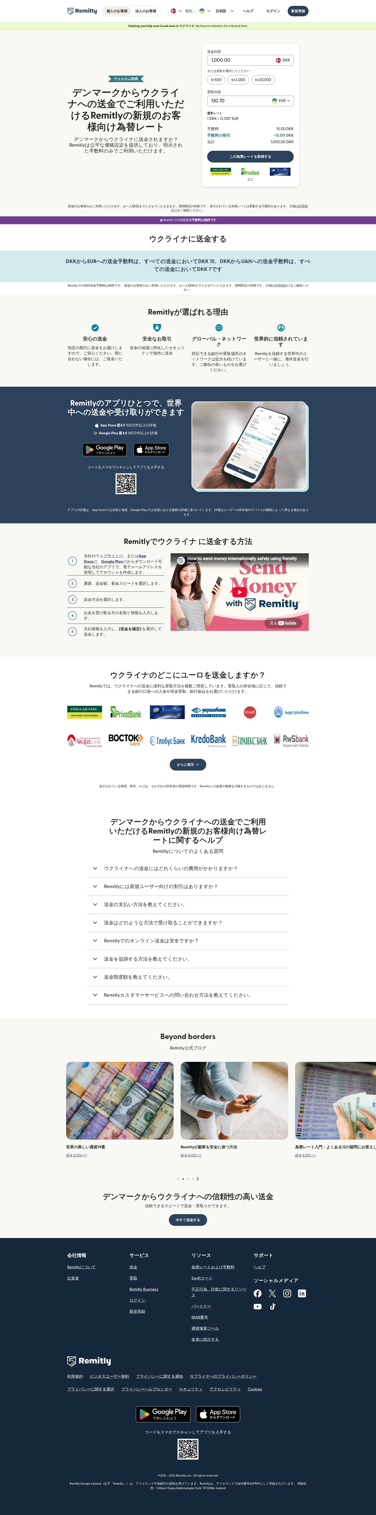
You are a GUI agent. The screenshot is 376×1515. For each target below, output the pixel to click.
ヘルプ (248, 11)
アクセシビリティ (225, 1389)
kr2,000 (238, 80)
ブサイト (113, 556)
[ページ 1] (183, 1179)
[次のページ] (197, 1178)
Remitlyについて (81, 1267)
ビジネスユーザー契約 (109, 1376)
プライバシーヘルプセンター (146, 1389)
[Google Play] (105, 449)
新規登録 (298, 11)
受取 (133, 1278)
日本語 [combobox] (221, 11)
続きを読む (76, 1155)
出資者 (73, 1278)
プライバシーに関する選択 (90, 1389)
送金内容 (214, 51)
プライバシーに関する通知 (159, 1376)
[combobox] (284, 100)
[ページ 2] (188, 1179)
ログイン (273, 11)
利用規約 (282, 285)
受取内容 (214, 92)
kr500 (216, 80)
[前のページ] (178, 1178)
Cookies (255, 1389)
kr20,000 (263, 80)
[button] (176, 11)
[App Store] (151, 449)
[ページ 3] (192, 1179)
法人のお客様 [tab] (145, 11)
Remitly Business (143, 1289)
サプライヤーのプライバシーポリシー (223, 1376)
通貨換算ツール (205, 1328)
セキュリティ (191, 1389)
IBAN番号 (199, 1317)
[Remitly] (82, 11)
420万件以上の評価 (128, 426)
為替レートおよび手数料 (213, 1267)
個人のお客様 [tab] (117, 11)
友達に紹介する (205, 1339)
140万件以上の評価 (128, 433)
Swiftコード (201, 1278)
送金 (133, 1267)
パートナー (201, 1306)
